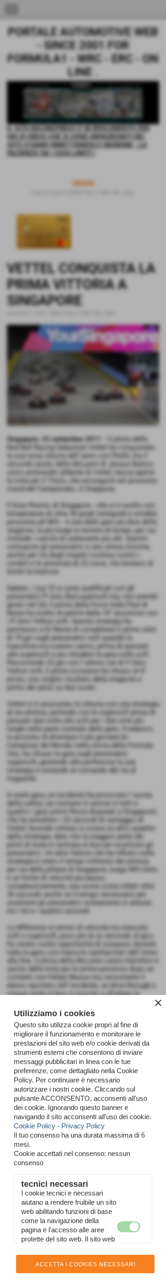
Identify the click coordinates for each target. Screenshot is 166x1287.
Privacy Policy (83, 1126)
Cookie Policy (34, 1126)
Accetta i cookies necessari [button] (86, 1264)
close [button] (158, 1002)
